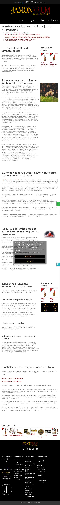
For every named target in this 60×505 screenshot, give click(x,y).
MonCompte (42, 480)
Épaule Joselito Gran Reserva (53, 64)
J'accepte (30, 261)
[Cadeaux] (55, 431)
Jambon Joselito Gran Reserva (44, 64)
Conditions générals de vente (42, 468)
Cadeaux (54, 435)
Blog (19, 479)
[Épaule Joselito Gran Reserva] (54, 57)
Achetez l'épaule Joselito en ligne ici (12, 381)
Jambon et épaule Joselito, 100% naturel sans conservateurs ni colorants (27, 36)
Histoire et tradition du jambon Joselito (17, 33)
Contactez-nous (18, 460)
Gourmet (25, 437)
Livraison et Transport (40, 464)
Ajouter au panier (46, 308)
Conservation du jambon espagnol (30, 474)
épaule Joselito (14, 180)
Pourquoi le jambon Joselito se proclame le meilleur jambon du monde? (27, 37)
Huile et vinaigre (32, 433)
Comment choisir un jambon (30, 464)
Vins (46, 435)
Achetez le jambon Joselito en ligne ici (12, 378)
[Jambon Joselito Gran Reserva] (45, 57)
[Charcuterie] (12, 431)
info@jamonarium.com (6, 469)
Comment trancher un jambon (28, 469)
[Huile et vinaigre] (33, 430)
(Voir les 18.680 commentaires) (37, 2)
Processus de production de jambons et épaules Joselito (22, 34)
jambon (5, 180)
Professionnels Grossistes (18, 472)
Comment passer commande (42, 460)
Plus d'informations (20, 253)
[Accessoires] (19, 431)
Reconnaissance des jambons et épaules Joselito (20, 39)
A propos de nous (19, 467)
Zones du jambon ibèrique (30, 477)
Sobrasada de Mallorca (29, 489)
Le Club (19, 462)
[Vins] (48, 431)
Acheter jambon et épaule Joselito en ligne (18, 40)
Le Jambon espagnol (28, 460)
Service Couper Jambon (18, 476)
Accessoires (19, 435)
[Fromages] (41, 432)
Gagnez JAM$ (19, 464)
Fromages (40, 437)
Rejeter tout (30, 257)
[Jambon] (5, 431)
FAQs (42, 478)
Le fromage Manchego (28, 493)
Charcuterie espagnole (28, 481)
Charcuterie (12, 435)
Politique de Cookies (40, 474)
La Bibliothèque (30, 496)
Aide (42, 482)
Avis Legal (42, 471)
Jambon (4, 435)
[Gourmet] (26, 432)
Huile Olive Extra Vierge (30, 485)
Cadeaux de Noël (19, 469)
